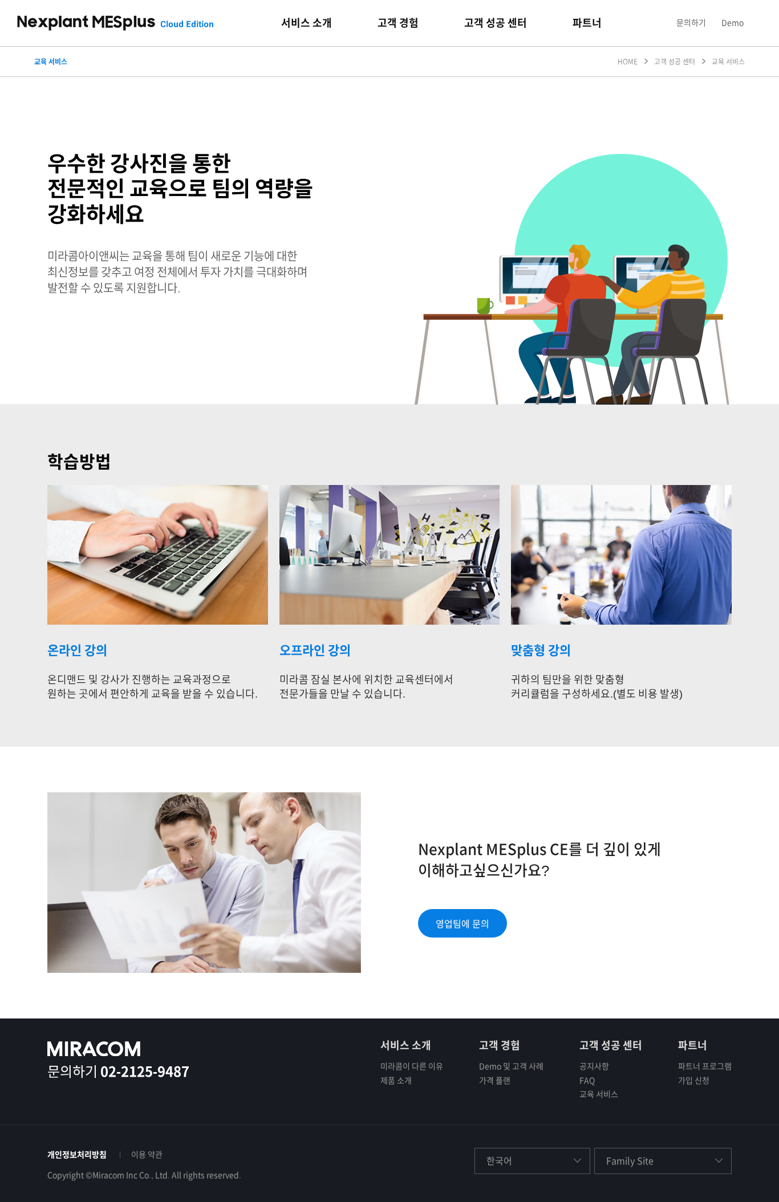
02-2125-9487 (144, 1071)
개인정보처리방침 (77, 1155)
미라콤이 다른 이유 (411, 1066)
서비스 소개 (405, 1045)
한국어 (499, 1161)
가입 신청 (693, 1081)
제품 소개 (396, 1081)
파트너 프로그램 (705, 1066)
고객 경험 (499, 1045)
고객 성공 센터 (610, 1045)
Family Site (630, 1161)
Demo (732, 23)
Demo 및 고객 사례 (511, 1066)
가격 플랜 (494, 1081)
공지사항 (594, 1066)
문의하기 (691, 23)
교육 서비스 (598, 1094)
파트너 (692, 1045)
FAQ (587, 1081)
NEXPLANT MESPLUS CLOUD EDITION (115, 23)
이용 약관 (147, 1155)
